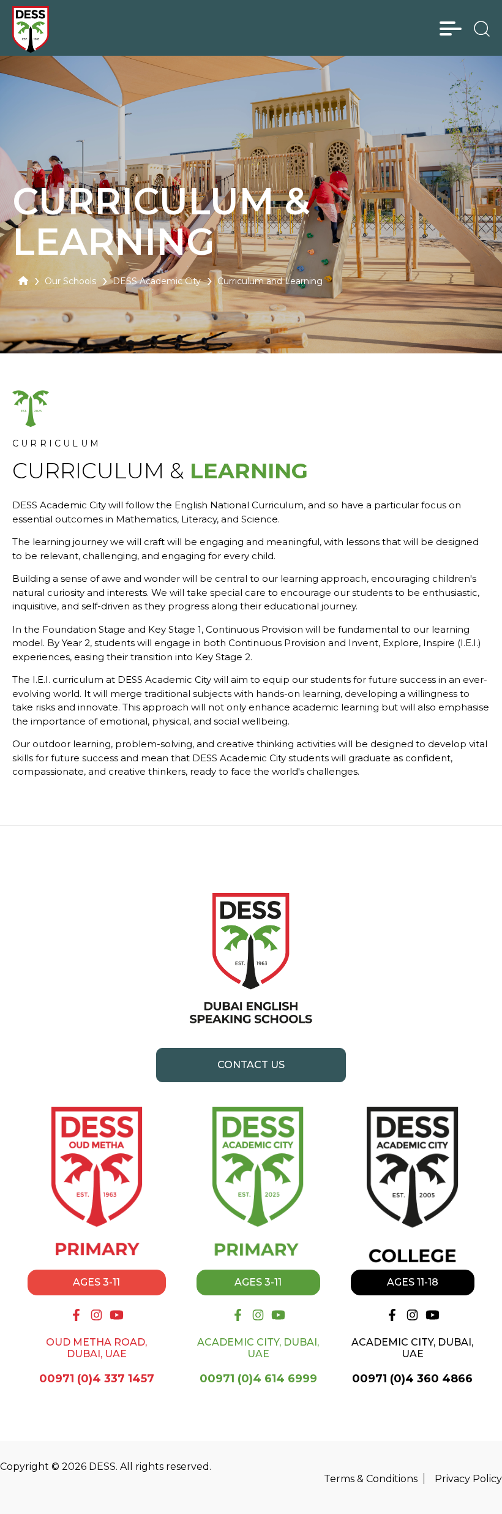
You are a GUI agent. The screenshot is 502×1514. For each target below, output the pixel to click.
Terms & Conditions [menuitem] (371, 1479)
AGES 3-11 (96, 1282)
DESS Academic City (157, 281)
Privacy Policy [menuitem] (468, 1479)
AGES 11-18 (412, 1282)
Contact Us (251, 1065)
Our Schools (70, 281)
